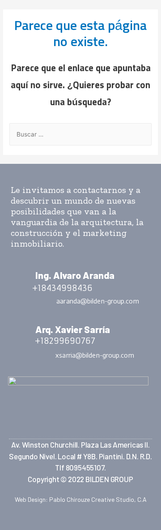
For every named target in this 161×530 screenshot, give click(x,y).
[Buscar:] (80, 135)
